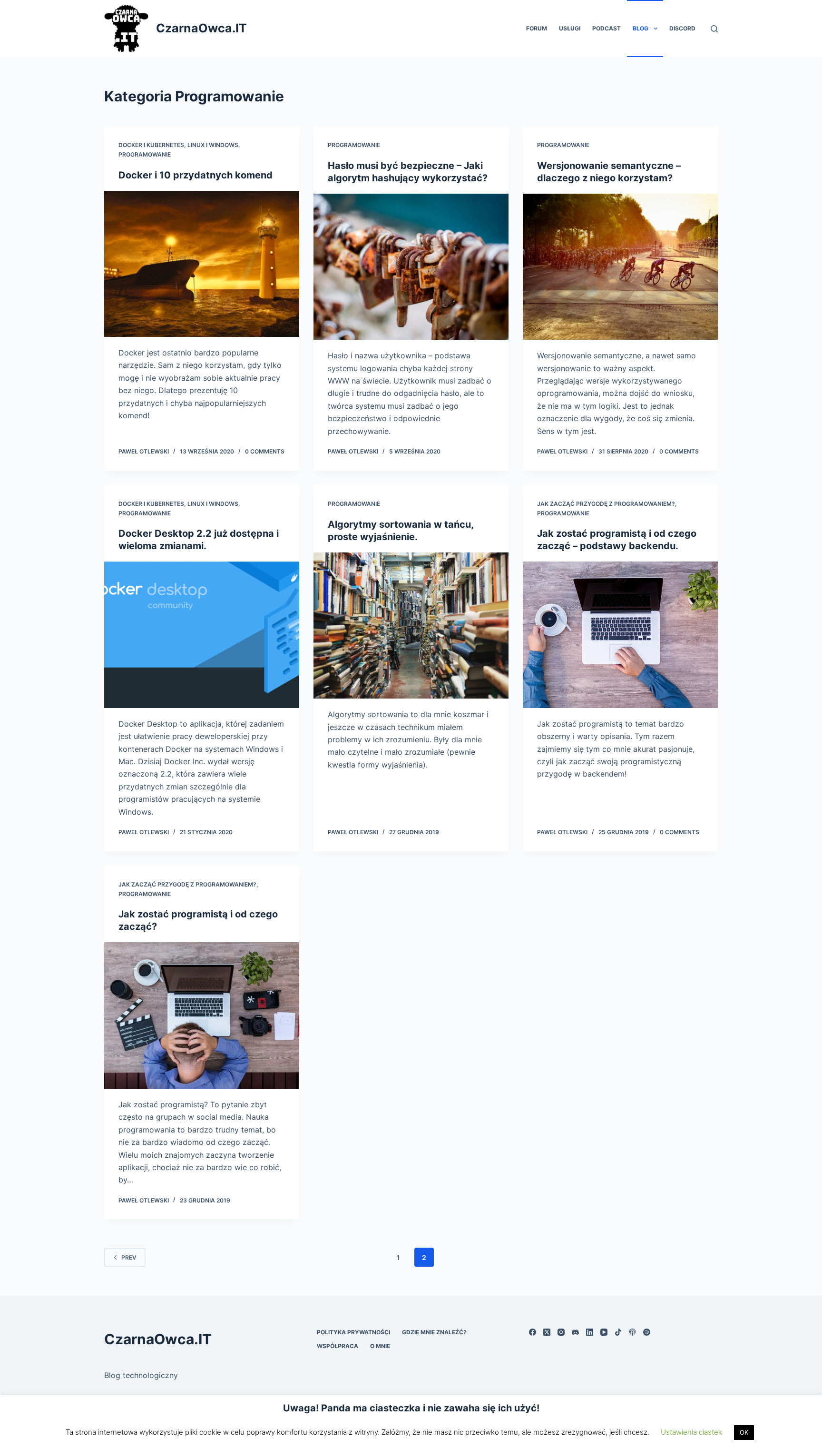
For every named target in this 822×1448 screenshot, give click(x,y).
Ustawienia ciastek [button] (691, 1432)
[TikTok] (618, 1332)
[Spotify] (646, 1332)
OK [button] (744, 1432)
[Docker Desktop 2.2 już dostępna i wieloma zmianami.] (201, 634)
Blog (640, 28)
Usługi (569, 28)
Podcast (606, 28)
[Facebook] (532, 1332)
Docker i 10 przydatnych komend (195, 175)
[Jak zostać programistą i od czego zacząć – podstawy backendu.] (620, 634)
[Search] (714, 28)
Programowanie (144, 154)
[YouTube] (603, 1332)
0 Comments (264, 451)
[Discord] (575, 1332)
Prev (129, 1257)
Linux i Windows (212, 144)
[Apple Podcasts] (632, 1332)
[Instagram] (561, 1332)
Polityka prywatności (353, 1332)
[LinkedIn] (589, 1332)
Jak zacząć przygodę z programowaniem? (606, 503)
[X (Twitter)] (546, 1332)
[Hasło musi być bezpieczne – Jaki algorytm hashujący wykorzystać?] (411, 267)
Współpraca (337, 1345)
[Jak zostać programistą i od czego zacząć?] (201, 1015)
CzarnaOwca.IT (201, 28)
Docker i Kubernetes (151, 144)
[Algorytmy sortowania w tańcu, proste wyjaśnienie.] (411, 625)
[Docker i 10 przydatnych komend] (201, 264)
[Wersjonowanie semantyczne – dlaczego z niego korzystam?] (620, 267)
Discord (682, 28)
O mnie (380, 1345)
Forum (536, 28)
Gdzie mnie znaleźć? (434, 1332)
